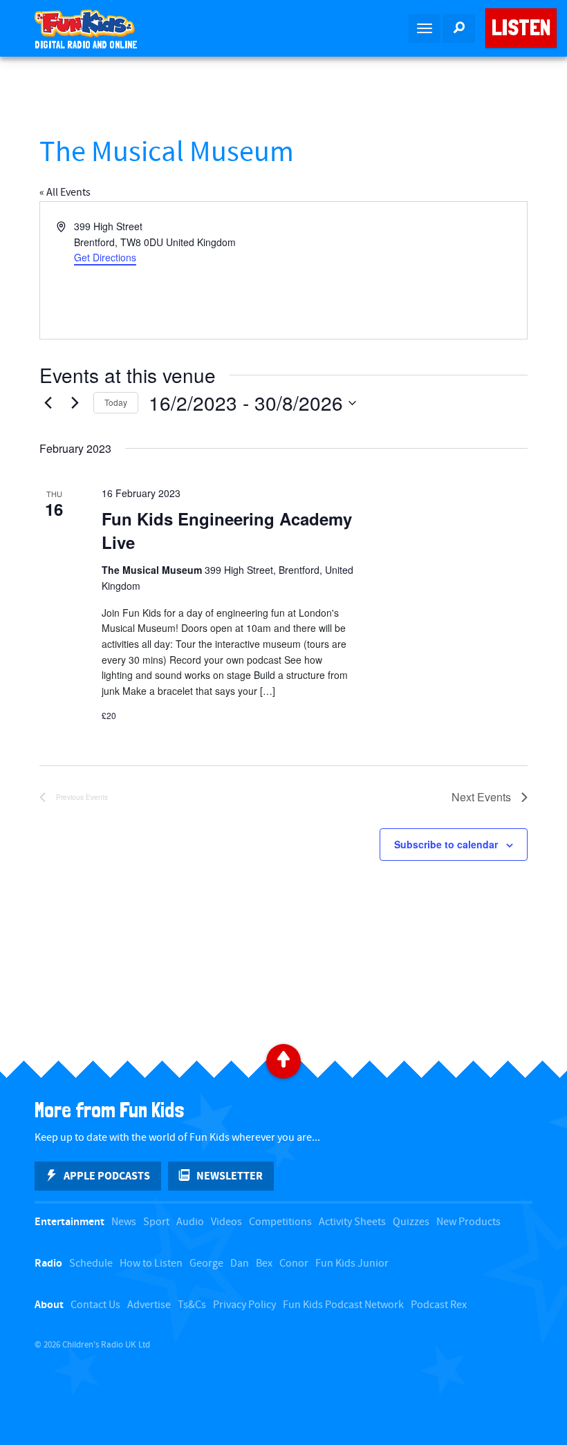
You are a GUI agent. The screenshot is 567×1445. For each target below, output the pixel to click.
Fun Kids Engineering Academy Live (227, 530)
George (206, 1263)
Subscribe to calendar (446, 844)
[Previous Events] (47, 403)
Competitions (280, 1222)
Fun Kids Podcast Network (343, 1305)
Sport (156, 1222)
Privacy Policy (244, 1305)
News (123, 1222)
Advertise (149, 1305)
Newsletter (229, 1176)
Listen (521, 28)
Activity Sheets (352, 1222)
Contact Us (95, 1305)
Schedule (91, 1263)
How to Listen (151, 1263)
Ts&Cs (192, 1305)
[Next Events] (74, 403)
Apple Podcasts (107, 1176)
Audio (190, 1222)
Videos (226, 1222)
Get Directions (105, 257)
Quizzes (411, 1222)
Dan (239, 1263)
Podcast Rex (439, 1305)
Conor (293, 1263)
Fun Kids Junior (352, 1263)
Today (115, 402)
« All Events (65, 192)
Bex (264, 1263)
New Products (468, 1222)
